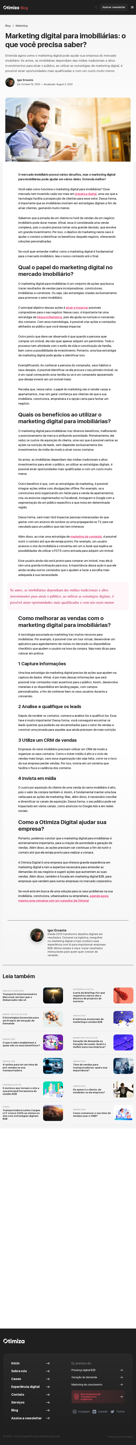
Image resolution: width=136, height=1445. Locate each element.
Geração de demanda (84, 1377)
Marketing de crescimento (86, 1384)
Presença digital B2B (83, 1370)
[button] (132, 7)
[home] (11, 7)
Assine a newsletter (26, 1418)
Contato (17, 1395)
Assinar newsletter (113, 7)
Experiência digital (25, 1387)
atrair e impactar (77, 307)
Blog (24, 8)
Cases (16, 1379)
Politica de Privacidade (120, 1436)
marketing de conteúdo (86, 536)
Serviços (18, 1402)
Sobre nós (19, 1371)
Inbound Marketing (49, 317)
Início (15, 1363)
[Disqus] (68, 1185)
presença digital (86, 194)
